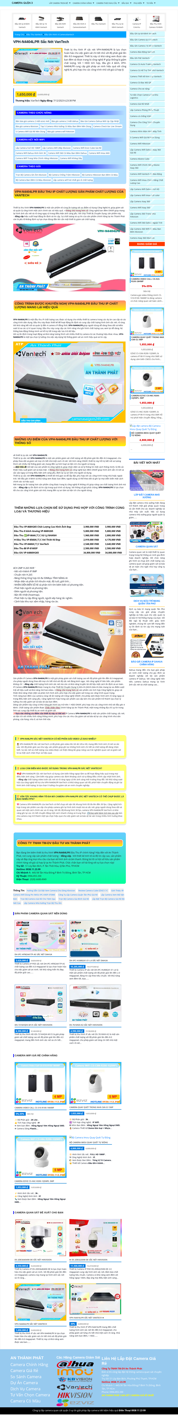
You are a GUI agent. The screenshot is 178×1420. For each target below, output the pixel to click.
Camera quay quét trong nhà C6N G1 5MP (91, 1107)
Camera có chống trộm (140, 116)
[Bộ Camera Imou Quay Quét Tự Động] (89, 1137)
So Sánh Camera (25, 1376)
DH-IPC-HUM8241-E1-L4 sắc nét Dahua (88, 960)
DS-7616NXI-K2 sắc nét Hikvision (85, 1025)
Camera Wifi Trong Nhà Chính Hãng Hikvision (37, 158)
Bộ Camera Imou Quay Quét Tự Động (88, 1142)
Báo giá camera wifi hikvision (60, 131)
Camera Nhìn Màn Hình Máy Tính (145, 131)
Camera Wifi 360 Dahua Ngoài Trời (146, 222)
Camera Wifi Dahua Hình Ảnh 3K (31, 153)
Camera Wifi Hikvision (140, 143)
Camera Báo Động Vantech (142, 52)
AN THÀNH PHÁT (27, 1358)
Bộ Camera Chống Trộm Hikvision (64, 174)
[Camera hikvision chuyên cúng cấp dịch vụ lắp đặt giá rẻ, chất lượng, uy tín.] (75, 1394)
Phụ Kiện (138, 3)
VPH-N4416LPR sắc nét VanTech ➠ (86, 1317)
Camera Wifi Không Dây (71, 158)
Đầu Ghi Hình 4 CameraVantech (59, 34)
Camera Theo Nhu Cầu (106, 3)
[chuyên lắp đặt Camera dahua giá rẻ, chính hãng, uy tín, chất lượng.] (75, 1364)
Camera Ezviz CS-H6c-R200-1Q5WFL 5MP (34, 1181)
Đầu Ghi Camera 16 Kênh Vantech (146, 45)
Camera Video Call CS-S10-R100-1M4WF (34, 1107)
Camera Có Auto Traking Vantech (145, 64)
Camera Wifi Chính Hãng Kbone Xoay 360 (145, 166)
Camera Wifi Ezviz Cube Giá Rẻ (87, 148)
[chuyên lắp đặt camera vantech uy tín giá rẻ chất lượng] (75, 1387)
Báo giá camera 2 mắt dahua (65, 121)
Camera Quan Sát (147, 546)
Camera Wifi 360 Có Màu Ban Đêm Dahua (67, 153)
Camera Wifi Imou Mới (99, 153)
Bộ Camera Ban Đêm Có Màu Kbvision (33, 180)
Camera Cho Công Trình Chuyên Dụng (145, 124)
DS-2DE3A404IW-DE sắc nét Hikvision (33, 1259)
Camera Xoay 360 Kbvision (142, 238)
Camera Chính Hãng (82, 3)
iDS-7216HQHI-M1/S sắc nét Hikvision (33, 1025)
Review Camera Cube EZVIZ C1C (93, 890)
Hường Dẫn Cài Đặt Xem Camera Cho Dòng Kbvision (51, 890)
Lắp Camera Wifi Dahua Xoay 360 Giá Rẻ (145, 151)
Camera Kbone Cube (139, 158)
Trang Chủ (19, 34)
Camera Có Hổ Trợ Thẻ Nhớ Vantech (147, 70)
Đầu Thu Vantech (34, 34)
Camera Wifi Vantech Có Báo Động (146, 174)
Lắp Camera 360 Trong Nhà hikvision (143, 215)
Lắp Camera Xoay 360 (140, 201)
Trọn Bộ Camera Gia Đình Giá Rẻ (74, 899)
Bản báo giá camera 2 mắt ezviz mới (32, 121)
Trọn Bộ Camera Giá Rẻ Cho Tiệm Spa (37, 899)
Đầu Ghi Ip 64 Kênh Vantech (143, 33)
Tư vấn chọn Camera (30, 1394)
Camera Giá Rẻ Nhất (139, 104)
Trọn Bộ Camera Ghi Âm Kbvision (31, 174)
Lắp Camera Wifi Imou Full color (145, 195)
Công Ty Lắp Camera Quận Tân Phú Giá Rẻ (78, 894)
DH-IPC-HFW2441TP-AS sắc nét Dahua (33, 954)
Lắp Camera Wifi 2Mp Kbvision (56, 148)
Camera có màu (25, 1401)
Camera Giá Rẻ (24, 1370)
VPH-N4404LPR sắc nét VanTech (41, 42)
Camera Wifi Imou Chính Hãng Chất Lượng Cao (146, 181)
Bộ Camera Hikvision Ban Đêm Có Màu (100, 174)
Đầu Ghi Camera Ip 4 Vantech (144, 39)
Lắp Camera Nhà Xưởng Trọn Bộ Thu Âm (43, 903)
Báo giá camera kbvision (27, 126)
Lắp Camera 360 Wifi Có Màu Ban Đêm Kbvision (145, 230)
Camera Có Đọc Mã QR (140, 82)
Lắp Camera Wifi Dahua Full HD (144, 189)
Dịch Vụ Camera (25, 1388)
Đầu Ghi (125, 3)
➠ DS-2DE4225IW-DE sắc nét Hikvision (88, 1259)
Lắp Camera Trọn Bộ (58, 3)
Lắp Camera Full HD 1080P (28, 148)
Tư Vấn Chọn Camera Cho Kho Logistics (144, 96)
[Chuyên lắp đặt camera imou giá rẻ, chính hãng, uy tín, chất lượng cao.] (75, 1371)
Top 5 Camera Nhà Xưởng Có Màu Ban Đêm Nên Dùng (65, 126)
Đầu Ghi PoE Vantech (140, 58)
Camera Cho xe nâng (139, 88)
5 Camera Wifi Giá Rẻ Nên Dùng (30, 131)
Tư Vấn (150, 3)
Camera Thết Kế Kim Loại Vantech (146, 76)
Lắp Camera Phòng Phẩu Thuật (144, 110)
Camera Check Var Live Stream (107, 126)
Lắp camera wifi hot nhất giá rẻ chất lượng (73, 180)
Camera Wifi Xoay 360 (140, 207)
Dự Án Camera (24, 1382)
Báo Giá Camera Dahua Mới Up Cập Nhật (100, 121)
